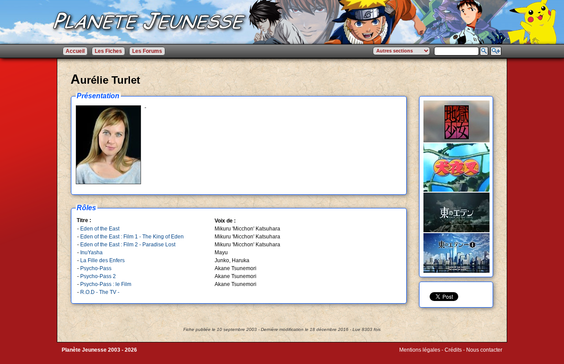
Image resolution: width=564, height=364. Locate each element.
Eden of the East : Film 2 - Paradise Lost (127, 244)
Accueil (75, 51)
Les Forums (147, 51)
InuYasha (91, 252)
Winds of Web (415, 356)
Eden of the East (99, 229)
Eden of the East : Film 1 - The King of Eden (132, 237)
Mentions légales (419, 350)
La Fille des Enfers (102, 260)
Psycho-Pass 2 (98, 276)
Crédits (453, 350)
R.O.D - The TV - (99, 292)
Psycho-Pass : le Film (105, 284)
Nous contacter (484, 350)
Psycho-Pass (95, 268)
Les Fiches (108, 51)
